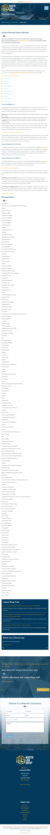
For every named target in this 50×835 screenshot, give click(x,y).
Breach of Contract (6, 210)
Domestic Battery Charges (8, 251)
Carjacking (4, 355)
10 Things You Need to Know (9, 249)
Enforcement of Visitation (8, 487)
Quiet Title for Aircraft (7, 234)
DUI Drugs (4, 513)
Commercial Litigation (7, 215)
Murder (3, 381)
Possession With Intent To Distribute (10, 273)
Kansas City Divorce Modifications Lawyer (12, 453)
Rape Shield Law (6, 340)
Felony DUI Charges (6, 518)
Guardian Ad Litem (6, 443)
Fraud (3, 398)
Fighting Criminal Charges (8, 302)
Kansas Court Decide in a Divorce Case (11, 431)
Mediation (4, 227)
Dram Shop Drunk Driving (8, 566)
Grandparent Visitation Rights (9, 489)
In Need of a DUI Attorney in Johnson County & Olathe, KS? (16, 496)
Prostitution (4, 335)
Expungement (5, 278)
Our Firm (25, 816)
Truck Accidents (5, 595)
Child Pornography (6, 326)
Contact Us (25, 814)
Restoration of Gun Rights (8, 285)
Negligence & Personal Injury (9, 580)
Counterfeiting (5, 388)
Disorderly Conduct (6, 309)
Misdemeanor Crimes (7, 306)
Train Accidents (5, 592)
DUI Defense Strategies (7, 511)
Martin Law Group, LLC (6, 22)
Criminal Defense (6, 246)
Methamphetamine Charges (8, 270)
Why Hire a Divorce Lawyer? (8, 492)
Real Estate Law (5, 242)
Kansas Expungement (7, 280)
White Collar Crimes (6, 386)
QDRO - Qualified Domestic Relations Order (12, 472)
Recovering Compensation (8, 585)
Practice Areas (15, 22)
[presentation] (3, 648)
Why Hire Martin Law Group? (8, 494)
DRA (3, 436)
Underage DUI (5, 528)
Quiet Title (4, 232)
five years (45, 161)
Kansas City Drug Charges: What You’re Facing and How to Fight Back (21, 606)
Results (25, 819)
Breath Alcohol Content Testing (9, 504)
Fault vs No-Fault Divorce (8, 441)
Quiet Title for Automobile (8, 237)
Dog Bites (4, 564)
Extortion (4, 393)
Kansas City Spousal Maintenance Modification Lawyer (15, 480)
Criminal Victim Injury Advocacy (9, 407)
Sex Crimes (4, 321)
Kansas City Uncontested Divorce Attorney (12, 456)
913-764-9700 (29, 1)
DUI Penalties (5, 516)
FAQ (25, 818)
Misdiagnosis (5, 578)
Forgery (3, 395)
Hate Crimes (5, 376)
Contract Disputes (6, 220)
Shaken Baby (5, 299)
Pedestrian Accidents (7, 583)
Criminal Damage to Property (9, 294)
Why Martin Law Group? (7, 244)
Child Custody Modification (8, 415)
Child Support (5, 419)
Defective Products (6, 561)
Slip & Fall (4, 588)
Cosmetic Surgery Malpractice (9, 576)
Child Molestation (6, 323)
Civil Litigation (5, 203)
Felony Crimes (5, 287)
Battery (3, 371)
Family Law (4, 410)
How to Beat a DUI (6, 523)
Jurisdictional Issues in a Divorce (10, 446)
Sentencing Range (6, 319)
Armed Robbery (5, 350)
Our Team (25, 805)
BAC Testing (4, 501)
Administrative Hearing (7, 499)
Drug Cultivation (6, 258)
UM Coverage (5, 554)
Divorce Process (5, 434)
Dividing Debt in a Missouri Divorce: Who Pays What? (17, 625)
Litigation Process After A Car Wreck (10, 549)
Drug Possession (6, 261)
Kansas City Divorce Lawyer (8, 451)
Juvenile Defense (6, 304)
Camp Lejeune (5, 540)
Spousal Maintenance (7, 477)
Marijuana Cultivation (7, 266)
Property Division (6, 468)
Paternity (4, 463)
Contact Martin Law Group (24, 40)
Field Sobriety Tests (6, 520)
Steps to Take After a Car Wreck (9, 552)
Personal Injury (5, 532)
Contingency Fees (6, 556)
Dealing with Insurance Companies (10, 559)
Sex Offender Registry (7, 343)
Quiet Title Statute (6, 239)
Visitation (4, 484)
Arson (3, 292)
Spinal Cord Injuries (6, 590)
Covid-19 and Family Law (8, 427)
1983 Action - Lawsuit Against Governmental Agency (14, 206)
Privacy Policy (27, 832)
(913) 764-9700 (25, 780)
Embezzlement (5, 391)
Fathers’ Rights (5, 439)
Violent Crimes (5, 367)
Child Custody (5, 412)
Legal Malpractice (6, 225)
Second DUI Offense (6, 525)
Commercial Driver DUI (7, 506)
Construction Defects (7, 218)
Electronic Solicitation (7, 331)
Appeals (4, 208)
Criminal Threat (5, 297)
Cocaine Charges (6, 256)
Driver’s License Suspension (8, 508)
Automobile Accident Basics (8, 547)
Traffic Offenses (5, 362)
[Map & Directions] (25, 784)
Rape (3, 338)
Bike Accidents (5, 535)
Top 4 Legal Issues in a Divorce (9, 482)
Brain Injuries (5, 537)
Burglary (4, 352)
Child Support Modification (8, 417)
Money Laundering (6, 403)
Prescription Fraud (6, 275)
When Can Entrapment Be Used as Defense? (12, 383)
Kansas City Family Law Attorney (9, 458)
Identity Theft (5, 400)
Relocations (4, 475)
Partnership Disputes (7, 230)
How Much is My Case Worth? (9, 568)
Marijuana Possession (7, 268)
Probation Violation (6, 316)
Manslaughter (5, 379)
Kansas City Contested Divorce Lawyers (11, 448)
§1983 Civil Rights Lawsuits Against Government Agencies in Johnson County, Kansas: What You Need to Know (24, 615)
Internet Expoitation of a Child (9, 328)
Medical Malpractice (6, 573)
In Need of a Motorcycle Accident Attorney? (12, 571)
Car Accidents (5, 542)
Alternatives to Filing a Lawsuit (9, 544)
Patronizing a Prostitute (7, 333)
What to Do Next (6, 530)
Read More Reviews (42, 689)
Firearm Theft (5, 357)
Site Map (21, 832)
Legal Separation (6, 460)
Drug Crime (4, 254)
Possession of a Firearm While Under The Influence (14, 314)
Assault (3, 369)
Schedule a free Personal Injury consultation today (22, 72)
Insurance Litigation (6, 222)
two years (45, 147)
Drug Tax (4, 263)
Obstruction (4, 311)
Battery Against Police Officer (9, 374)
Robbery (4, 359)
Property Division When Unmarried (10, 470)
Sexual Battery (5, 345)
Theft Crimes (5, 347)
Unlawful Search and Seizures (9, 364)
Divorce (3, 424)
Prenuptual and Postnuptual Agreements (12, 465)
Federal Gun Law (6, 282)
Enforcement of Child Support (9, 422)
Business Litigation (6, 213)
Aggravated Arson (6, 290)
